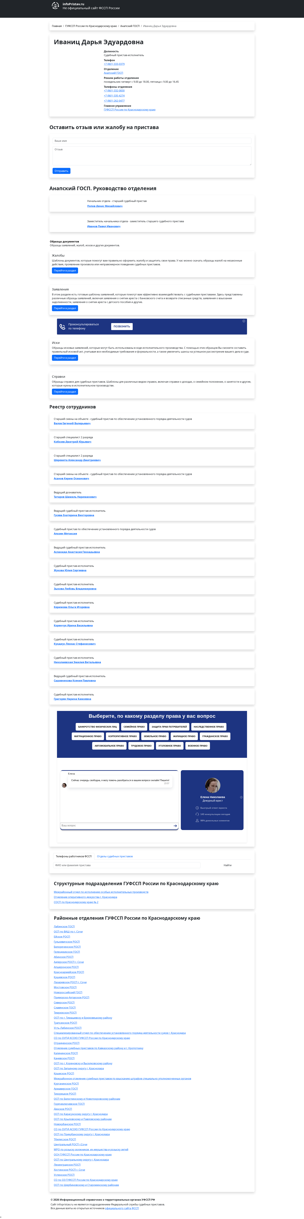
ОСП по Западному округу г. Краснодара (79, 1068)
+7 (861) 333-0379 (114, 64)
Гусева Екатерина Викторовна (74, 515)
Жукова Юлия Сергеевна (70, 570)
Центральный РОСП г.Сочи (70, 1144)
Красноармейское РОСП (69, 972)
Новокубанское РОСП (67, 1124)
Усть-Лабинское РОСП (68, 1028)
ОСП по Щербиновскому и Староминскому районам (86, 1185)
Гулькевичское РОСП (67, 941)
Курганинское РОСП (66, 1083)
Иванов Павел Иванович (103, 226)
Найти (227, 865)
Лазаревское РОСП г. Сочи (70, 982)
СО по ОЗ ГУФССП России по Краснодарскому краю (86, 1180)
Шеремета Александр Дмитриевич (77, 460)
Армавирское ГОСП (66, 1088)
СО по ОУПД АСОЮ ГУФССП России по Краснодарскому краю (92, 1129)
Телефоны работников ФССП (74, 856)
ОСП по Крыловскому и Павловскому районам (83, 1119)
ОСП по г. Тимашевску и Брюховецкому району (83, 1017)
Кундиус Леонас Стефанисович (75, 644)
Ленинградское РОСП (67, 1164)
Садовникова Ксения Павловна (75, 680)
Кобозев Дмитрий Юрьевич (72, 441)
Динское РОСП (63, 1109)
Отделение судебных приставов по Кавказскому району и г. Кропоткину (98, 1048)
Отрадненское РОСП (66, 1043)
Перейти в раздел (65, 270)
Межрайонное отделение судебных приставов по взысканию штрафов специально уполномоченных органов (122, 1078)
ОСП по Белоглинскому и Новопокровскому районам (87, 1099)
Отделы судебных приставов (115, 856)
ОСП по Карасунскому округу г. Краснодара (81, 1114)
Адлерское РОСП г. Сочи (69, 962)
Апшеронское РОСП (66, 967)
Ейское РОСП (62, 936)
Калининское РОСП (66, 1053)
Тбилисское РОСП (65, 1139)
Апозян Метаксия (65, 533)
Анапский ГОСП (130, 26)
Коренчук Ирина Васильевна (73, 625)
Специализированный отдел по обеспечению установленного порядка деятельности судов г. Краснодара (120, 1033)
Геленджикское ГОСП (67, 952)
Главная (57, 26)
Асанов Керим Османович (71, 478)
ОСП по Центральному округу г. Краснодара (81, 1159)
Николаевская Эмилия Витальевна (77, 662)
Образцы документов (64, 241)
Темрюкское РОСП (65, 1012)
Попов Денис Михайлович (105, 206)
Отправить (61, 171)
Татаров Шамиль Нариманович (75, 497)
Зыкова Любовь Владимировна (75, 588)
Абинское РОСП (63, 957)
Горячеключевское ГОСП (69, 1104)
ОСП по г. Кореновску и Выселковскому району (83, 1063)
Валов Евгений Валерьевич (72, 423)
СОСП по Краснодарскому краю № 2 (76, 902)
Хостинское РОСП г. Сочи (69, 1169)
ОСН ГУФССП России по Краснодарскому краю (83, 1154)
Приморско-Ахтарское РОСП (71, 997)
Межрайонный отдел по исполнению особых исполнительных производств (101, 892)
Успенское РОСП (64, 1175)
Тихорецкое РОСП (65, 1093)
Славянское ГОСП (65, 1007)
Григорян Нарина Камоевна (72, 699)
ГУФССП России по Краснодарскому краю (91, 26)
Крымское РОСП (64, 1073)
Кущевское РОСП (64, 977)
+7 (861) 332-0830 (114, 90)
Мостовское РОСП (65, 987)
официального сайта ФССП (122, 1208)
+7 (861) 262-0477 (114, 100)
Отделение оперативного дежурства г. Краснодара (85, 897)
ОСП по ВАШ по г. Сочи (68, 931)
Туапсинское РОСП (65, 1023)
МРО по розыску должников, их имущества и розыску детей (91, 1149)
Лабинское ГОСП (64, 926)
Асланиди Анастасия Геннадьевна (77, 552)
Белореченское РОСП (67, 946)
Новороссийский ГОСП (68, 992)
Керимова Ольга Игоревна (72, 607)
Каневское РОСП (64, 1058)
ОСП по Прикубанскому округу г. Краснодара (82, 1134)
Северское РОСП (64, 1002)
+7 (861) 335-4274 (114, 95)
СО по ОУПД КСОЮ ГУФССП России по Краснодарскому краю (92, 1038)
